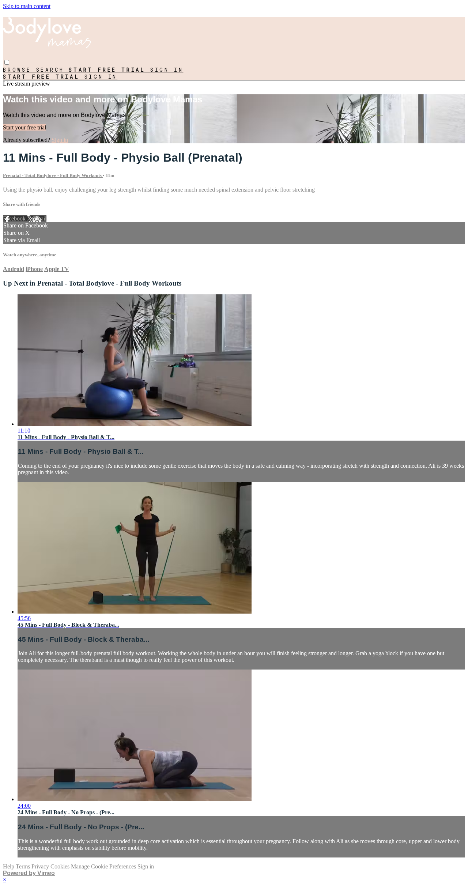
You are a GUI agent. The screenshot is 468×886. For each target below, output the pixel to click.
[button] (6, 62)
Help (9, 866)
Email (39, 218)
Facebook (15, 218)
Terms (23, 866)
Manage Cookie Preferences (104, 866)
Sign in (167, 69)
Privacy (40, 866)
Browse (19, 69)
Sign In (101, 76)
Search (52, 69)
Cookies (60, 866)
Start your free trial (24, 127)
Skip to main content (26, 6)
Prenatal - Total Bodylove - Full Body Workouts (53, 175)
